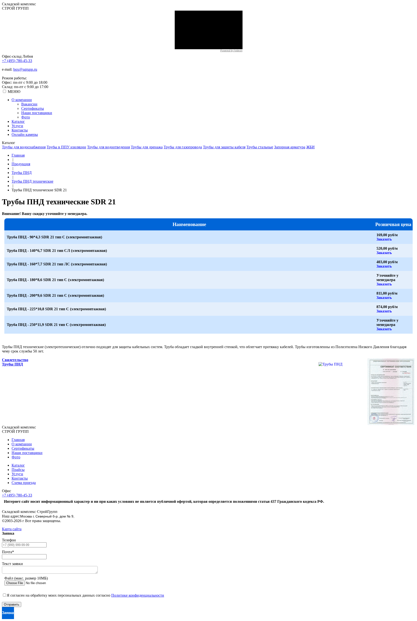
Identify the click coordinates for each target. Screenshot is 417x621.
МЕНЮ (14, 92)
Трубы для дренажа (147, 147)
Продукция (21, 164)
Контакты (20, 130)
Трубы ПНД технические (32, 181)
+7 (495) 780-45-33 (17, 61)
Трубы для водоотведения (108, 147)
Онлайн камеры (25, 134)
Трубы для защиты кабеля (224, 147)
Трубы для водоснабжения (24, 147)
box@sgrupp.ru (25, 69)
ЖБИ (310, 147)
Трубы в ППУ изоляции (66, 147)
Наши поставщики (36, 113)
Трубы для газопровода (183, 147)
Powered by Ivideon (231, 50)
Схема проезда (24, 483)
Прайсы (18, 470)
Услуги (17, 126)
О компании (22, 100)
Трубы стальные (259, 147)
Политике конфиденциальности (137, 595)
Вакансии (29, 104)
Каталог (18, 121)
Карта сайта (11, 529)
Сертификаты (32, 108)
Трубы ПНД (22, 173)
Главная (18, 155)
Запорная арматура (289, 147)
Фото (25, 117)
